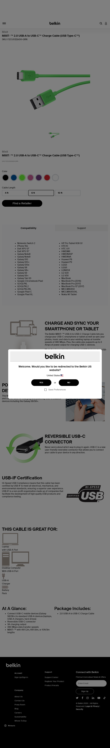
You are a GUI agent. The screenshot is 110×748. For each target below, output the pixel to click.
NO (68, 382)
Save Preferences (57, 389)
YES (41, 382)
